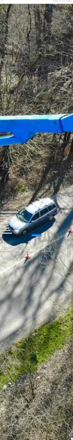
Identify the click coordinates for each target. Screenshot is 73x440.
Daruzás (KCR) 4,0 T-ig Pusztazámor (5, 217)
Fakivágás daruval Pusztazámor (5, 225)
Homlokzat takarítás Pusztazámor (5, 222)
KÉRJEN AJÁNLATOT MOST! (36, 235)
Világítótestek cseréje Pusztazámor (5, 230)
